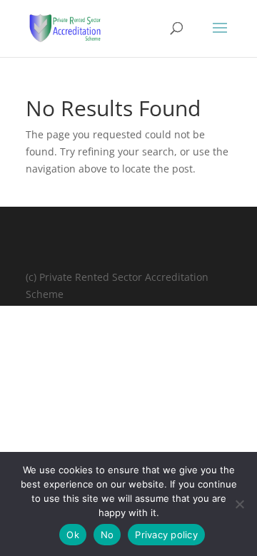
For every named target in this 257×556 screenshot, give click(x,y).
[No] (239, 504)
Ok (72, 534)
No (107, 534)
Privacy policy (166, 534)
